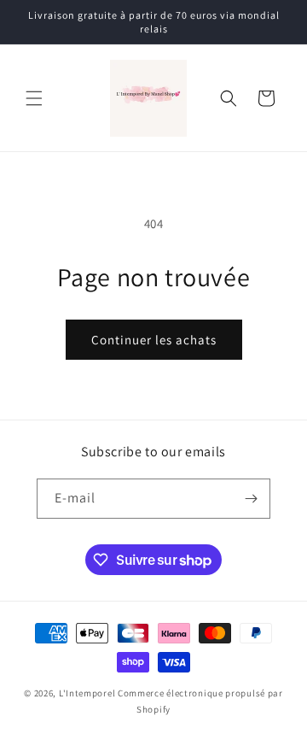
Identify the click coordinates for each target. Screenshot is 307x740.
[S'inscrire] (250, 499)
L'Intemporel (87, 693)
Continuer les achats (154, 340)
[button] (34, 98)
